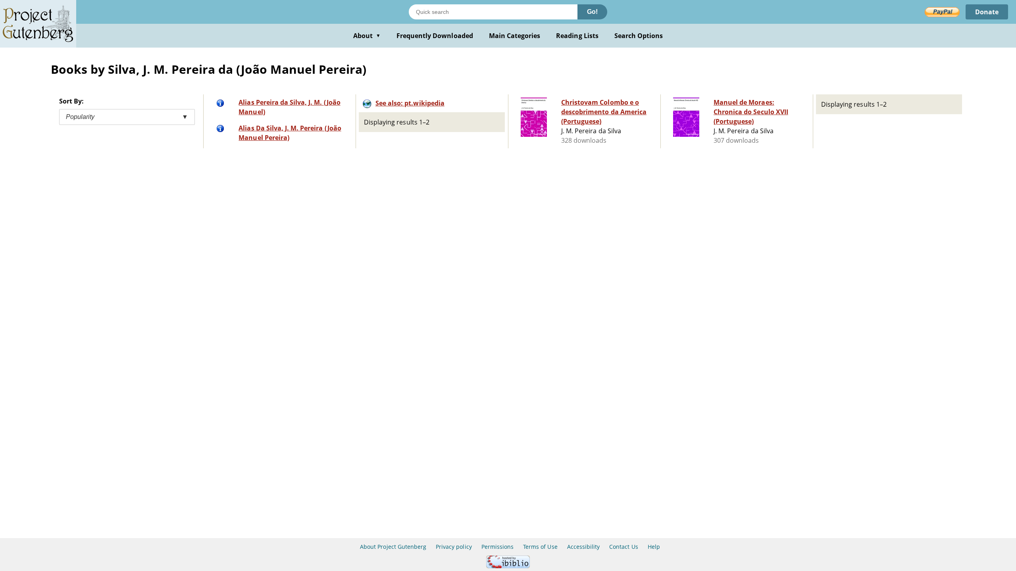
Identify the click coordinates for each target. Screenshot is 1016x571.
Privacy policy (454, 546)
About (367, 35)
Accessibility (583, 546)
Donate (987, 12)
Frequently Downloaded (434, 35)
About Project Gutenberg (393, 546)
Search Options (638, 35)
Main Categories (515, 35)
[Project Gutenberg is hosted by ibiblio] (508, 566)
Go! (592, 11)
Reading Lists (577, 35)
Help (654, 546)
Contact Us (623, 546)
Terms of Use (540, 546)
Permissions (497, 546)
